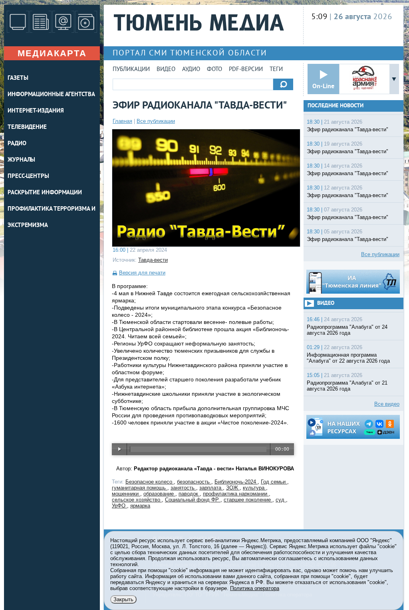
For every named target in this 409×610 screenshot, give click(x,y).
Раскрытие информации (45, 193)
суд (281, 500)
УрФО (119, 506)
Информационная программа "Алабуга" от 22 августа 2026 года (348, 358)
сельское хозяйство (137, 500)
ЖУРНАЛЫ (21, 160)
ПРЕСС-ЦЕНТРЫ (28, 176)
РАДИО (17, 144)
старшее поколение (248, 500)
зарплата (211, 488)
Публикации (131, 69)
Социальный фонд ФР (192, 500)
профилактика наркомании (236, 494)
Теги (276, 69)
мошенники (126, 494)
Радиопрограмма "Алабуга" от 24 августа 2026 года (347, 330)
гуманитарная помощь (139, 488)
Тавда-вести (153, 260)
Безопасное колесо (149, 482)
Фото (214, 69)
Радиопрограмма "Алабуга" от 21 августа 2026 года (347, 386)
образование (159, 494)
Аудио (191, 69)
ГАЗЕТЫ (18, 78)
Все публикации (156, 121)
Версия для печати (142, 273)
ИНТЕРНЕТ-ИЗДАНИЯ (36, 111)
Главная (122, 121)
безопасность (194, 482)
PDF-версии (246, 69)
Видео (166, 69)
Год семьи (274, 482)
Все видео (386, 404)
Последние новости (335, 106)
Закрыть (123, 599)
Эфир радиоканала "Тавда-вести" (347, 129)
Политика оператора (254, 588)
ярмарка (140, 506)
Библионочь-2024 (236, 482)
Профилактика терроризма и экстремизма (51, 217)
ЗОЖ (233, 488)
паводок (189, 494)
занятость (183, 488)
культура (254, 488)
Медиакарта (52, 53)
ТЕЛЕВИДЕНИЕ (27, 127)
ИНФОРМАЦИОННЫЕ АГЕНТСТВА (51, 95)
